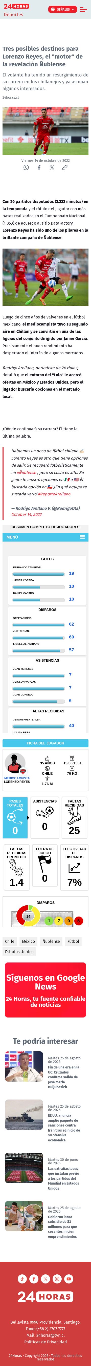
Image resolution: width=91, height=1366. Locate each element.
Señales (63, 9)
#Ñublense (26, 472)
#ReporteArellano (54, 494)
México (28, 941)
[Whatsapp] (26, 167)
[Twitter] (52, 167)
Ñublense (51, 941)
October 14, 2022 (26, 514)
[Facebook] (39, 167)
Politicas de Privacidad (45, 1342)
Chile (9, 941)
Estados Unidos (19, 952)
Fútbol (73, 941)
